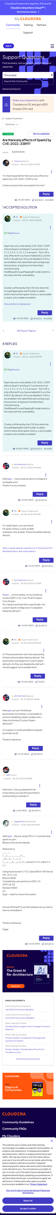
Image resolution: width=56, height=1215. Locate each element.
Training (28, 24)
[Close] (51, 1140)
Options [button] (10, 124)
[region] (28, 1175)
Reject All (27, 1200)
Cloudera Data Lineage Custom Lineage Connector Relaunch (27, 1028)
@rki (10, 710)
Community (13, 24)
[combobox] (28, 81)
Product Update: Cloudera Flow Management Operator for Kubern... (25, 1039)
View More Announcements (28, 1059)
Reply (46, 193)
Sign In (9, 46)
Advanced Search (11, 88)
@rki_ (10, 479)
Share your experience (26, 100)
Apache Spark (18, 152)
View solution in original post (17, 304)
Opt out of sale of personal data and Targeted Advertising (28, 1191)
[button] (51, 171)
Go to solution (41, 133)
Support (28, 32)
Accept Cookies (28, 1208)
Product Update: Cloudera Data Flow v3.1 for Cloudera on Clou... (24, 1050)
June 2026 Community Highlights (20, 1018)
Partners (41, 24)
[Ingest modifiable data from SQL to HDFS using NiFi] (3, 330)
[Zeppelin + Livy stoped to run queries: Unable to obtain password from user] (53, 330)
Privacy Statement (38, 1184)
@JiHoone (14, 233)
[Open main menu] (52, 46)
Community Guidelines (18, 1122)
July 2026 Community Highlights (19, 1009)
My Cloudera (11, 1136)
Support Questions (13, 118)
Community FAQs (14, 1128)
